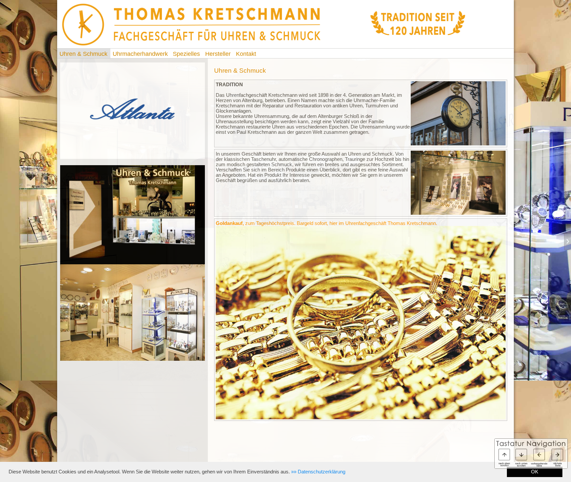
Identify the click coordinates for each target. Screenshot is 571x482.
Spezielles (186, 54)
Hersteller (218, 54)
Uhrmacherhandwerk (140, 54)
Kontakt (246, 54)
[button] (318, 471)
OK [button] (534, 471)
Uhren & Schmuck (83, 54)
